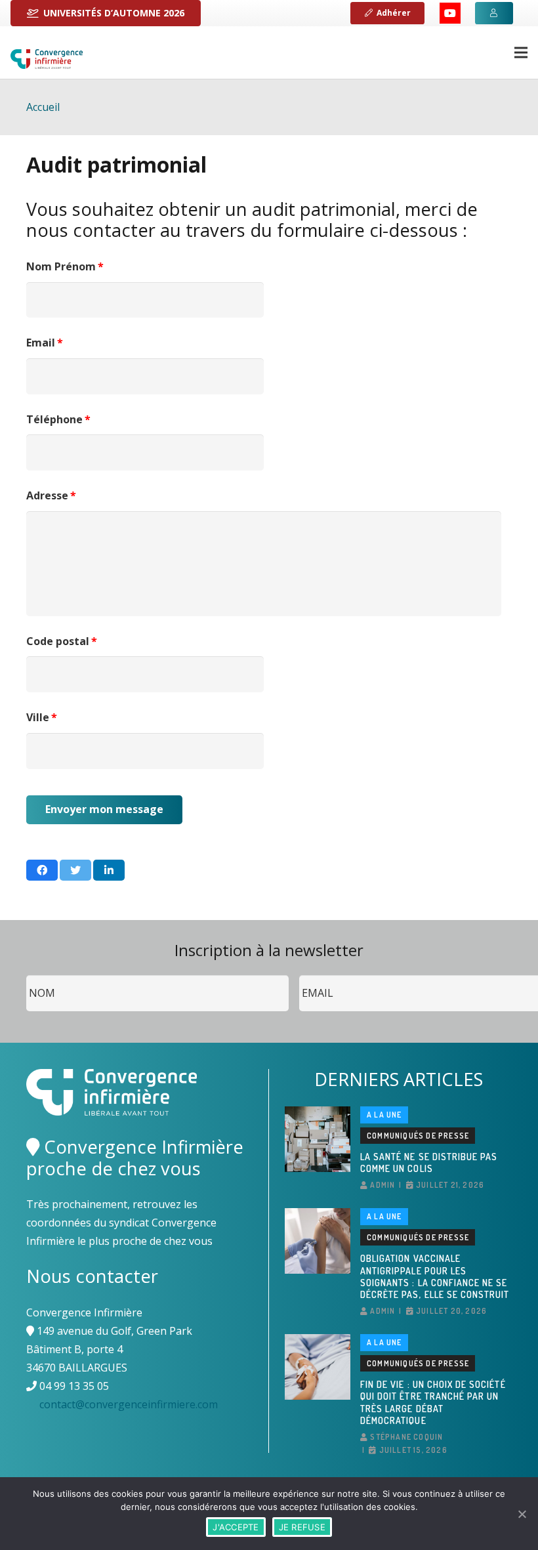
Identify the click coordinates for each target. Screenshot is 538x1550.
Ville (41, 717)
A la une (384, 1115)
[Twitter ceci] (75, 870)
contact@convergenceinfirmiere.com (128, 1404)
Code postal (61, 641)
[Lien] (46, 59)
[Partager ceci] (42, 870)
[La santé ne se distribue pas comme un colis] (317, 1139)
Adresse (51, 496)
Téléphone (58, 420)
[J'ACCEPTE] (521, 1513)
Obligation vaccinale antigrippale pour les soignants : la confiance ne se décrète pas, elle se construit (435, 1276)
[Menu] (521, 52)
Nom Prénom (65, 267)
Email (44, 343)
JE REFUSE (302, 1527)
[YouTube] (450, 13)
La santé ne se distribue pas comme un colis (428, 1162)
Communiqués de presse (418, 1136)
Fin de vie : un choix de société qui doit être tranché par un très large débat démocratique (433, 1402)
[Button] (494, 13)
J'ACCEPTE (236, 1527)
